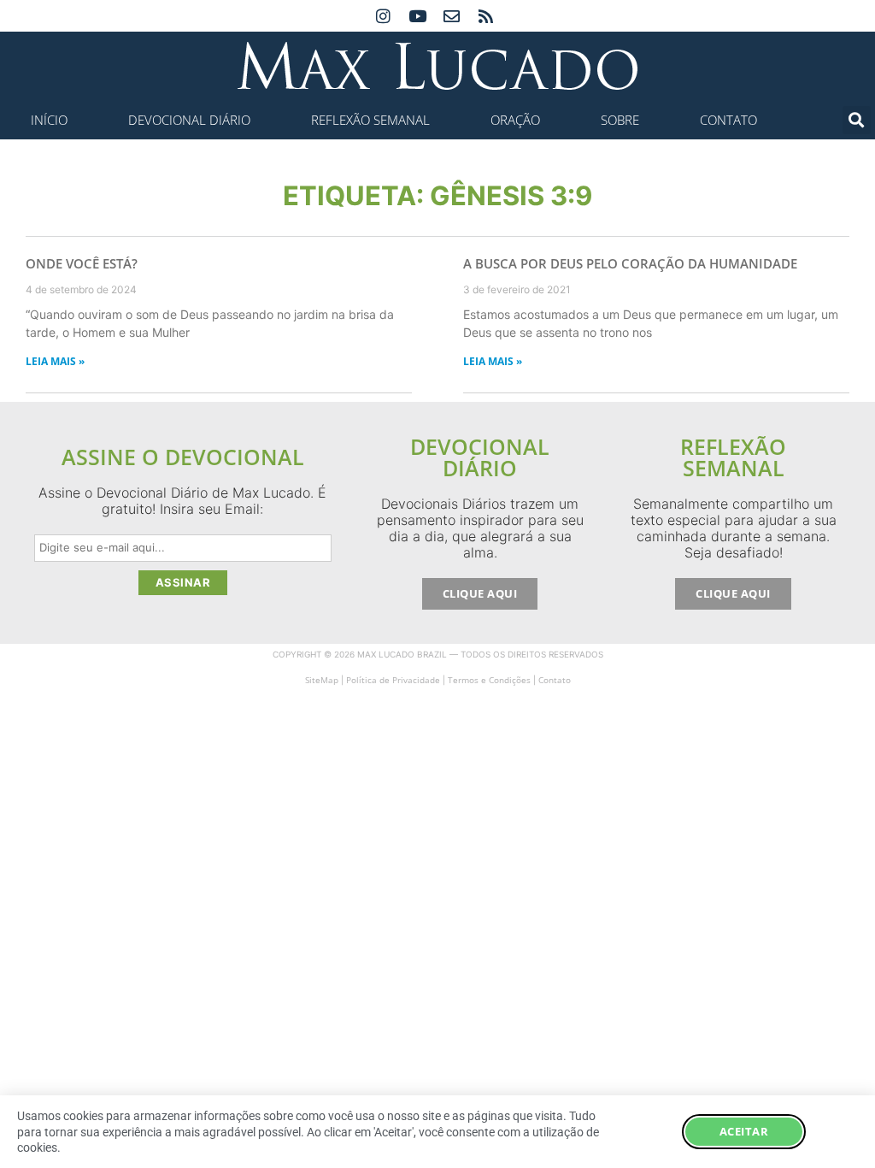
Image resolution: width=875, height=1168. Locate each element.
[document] (437, 584)
